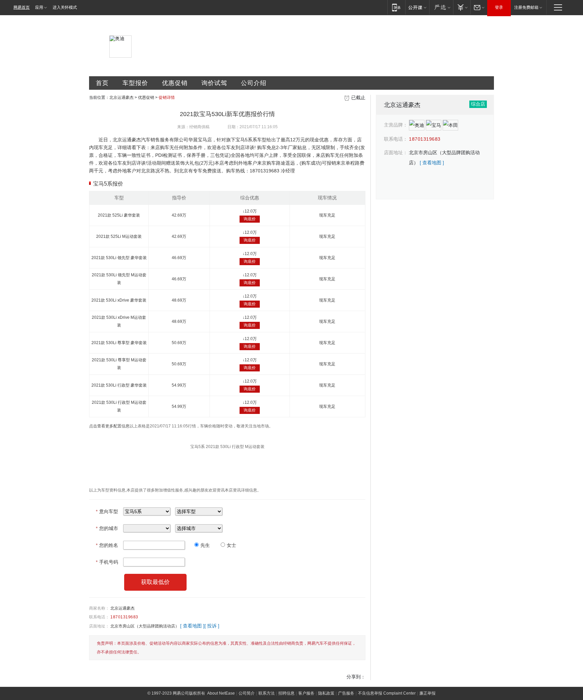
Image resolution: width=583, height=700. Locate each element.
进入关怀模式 (65, 7)
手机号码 (107, 562)
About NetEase (221, 693)
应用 (39, 7)
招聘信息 (286, 693)
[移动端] (396, 7)
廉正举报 (427, 693)
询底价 (250, 219)
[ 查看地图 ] (192, 625)
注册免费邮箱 (526, 7)
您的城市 (107, 528)
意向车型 (107, 511)
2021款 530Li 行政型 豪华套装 (119, 385)
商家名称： (99, 608)
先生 (205, 545)
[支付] (461, 7)
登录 (499, 7)
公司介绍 (254, 83)
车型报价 (135, 83)
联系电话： (99, 617)
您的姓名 (107, 545)
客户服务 (306, 693)
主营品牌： (396, 125)
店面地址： (99, 626)
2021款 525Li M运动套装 (119, 236)
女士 (231, 545)
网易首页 (21, 7)
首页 (102, 83)
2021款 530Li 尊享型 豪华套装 (119, 342)
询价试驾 (214, 83)
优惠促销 (175, 83)
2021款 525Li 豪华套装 (119, 215)
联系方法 (266, 693)
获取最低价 (155, 582)
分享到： (355, 676)
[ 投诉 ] (211, 625)
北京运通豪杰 (121, 97)
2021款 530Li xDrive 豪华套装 (118, 300)
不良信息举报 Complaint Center (387, 693)
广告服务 (346, 693)
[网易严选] (441, 7)
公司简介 (247, 693)
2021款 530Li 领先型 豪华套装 (119, 257)
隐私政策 (326, 693)
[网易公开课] (417, 7)
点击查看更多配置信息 (109, 426)
